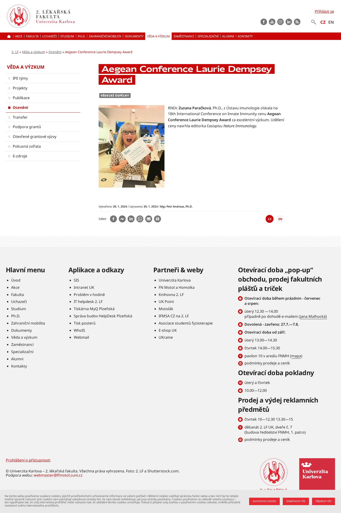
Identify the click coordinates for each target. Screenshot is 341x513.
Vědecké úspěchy (115, 95)
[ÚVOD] (9, 36)
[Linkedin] (131, 218)
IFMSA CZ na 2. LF (174, 315)
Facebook (264, 22)
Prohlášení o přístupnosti (28, 460)
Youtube (272, 22)
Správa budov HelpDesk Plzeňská (103, 315)
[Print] (157, 218)
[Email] (148, 218)
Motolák (166, 308)
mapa (296, 355)
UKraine (166, 337)
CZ (322, 22)
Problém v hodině (89, 294)
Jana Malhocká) (313, 316)
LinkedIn (289, 22)
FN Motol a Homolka (177, 287)
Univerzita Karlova (175, 280)
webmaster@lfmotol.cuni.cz (58, 475)
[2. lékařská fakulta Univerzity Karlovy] (18, 16)
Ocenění (54, 52)
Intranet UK (84, 287)
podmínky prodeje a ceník (267, 363)
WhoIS (79, 330)
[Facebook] (113, 218)
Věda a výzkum (33, 52)
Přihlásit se (324, 11)
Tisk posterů (85, 323)
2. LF (15, 52)
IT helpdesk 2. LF (88, 301)
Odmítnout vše (296, 501)
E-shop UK (168, 330)
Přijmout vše (323, 501)
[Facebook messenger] (122, 218)
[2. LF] (81, 16)
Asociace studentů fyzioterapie (186, 323)
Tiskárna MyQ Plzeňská (94, 308)
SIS (76, 280)
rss (297, 22)
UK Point (166, 301)
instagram (280, 22)
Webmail (81, 337)
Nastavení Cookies (264, 501)
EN (331, 22)
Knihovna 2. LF (171, 294)
